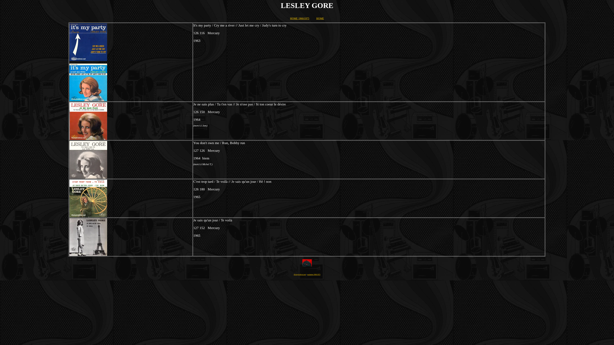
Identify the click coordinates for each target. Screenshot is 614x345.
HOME (320, 18)
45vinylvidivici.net (300, 274)
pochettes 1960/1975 (313, 274)
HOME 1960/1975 (299, 18)
